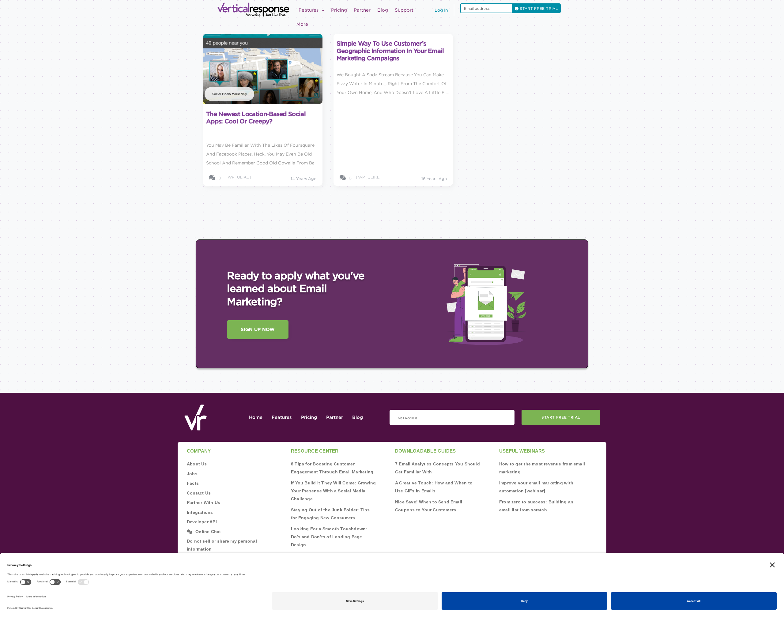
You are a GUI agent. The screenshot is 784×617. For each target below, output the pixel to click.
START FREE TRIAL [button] (538, 8)
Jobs (192, 473)
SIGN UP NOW (258, 329)
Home (255, 417)
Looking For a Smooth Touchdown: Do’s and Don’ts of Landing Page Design (329, 536)
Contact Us (199, 493)
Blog (382, 10)
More (302, 24)
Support (404, 10)
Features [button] (309, 10)
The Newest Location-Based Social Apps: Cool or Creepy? (256, 117)
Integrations (200, 512)
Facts (193, 483)
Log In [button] (441, 10)
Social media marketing (229, 94)
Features (282, 417)
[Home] (255, 9)
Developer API (202, 521)
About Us (197, 463)
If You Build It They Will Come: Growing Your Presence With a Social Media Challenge (333, 490)
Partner (362, 10)
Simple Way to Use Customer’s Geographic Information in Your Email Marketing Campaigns (390, 51)
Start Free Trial (560, 417)
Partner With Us (203, 502)
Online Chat (208, 531)
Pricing (339, 10)
